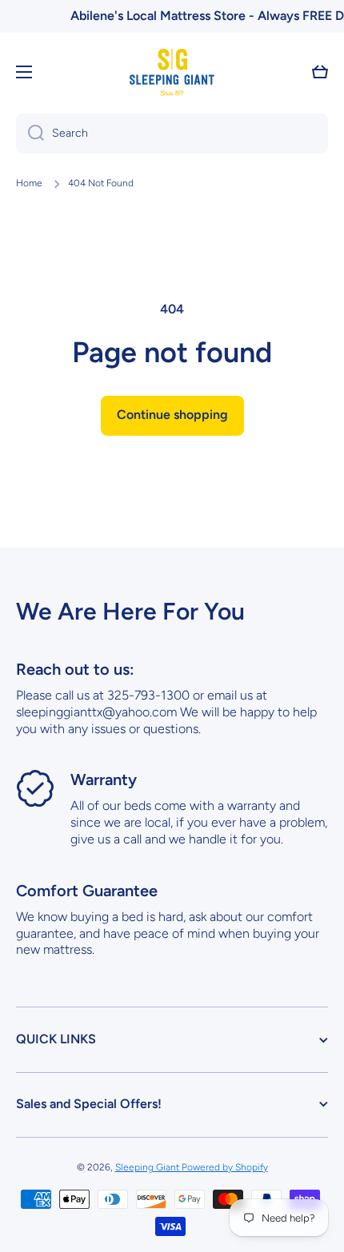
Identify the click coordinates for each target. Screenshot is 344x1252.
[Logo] (172, 72)
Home (29, 183)
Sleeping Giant (148, 1167)
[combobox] (172, 134)
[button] (320, 72)
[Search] (30, 134)
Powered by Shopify (225, 1167)
